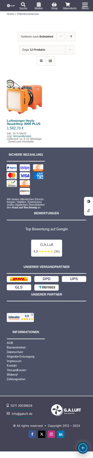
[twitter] (41, 434)
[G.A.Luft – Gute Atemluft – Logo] (11, 5)
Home (10, 14)
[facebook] (32, 434)
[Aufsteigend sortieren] (71, 36)
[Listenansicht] (50, 61)
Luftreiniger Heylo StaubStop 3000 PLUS (23, 122)
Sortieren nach (37, 36)
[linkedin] (60, 434)
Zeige (33, 49)
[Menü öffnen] (82, 447)
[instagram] (51, 434)
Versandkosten (22, 136)
